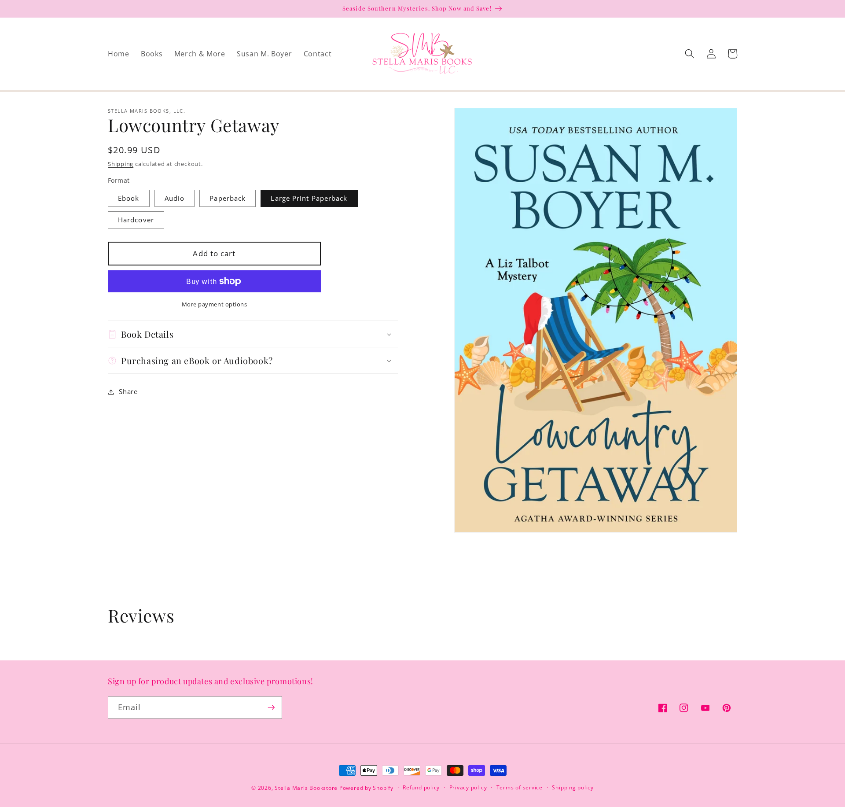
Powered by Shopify (366, 788)
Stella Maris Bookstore (306, 788)
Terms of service (519, 787)
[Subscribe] (271, 707)
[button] (689, 53)
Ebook (129, 198)
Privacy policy (468, 787)
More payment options (214, 304)
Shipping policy (573, 787)
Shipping (120, 164)
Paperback (227, 198)
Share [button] (128, 391)
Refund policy (421, 787)
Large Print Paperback (309, 198)
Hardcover (136, 220)
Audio (175, 198)
